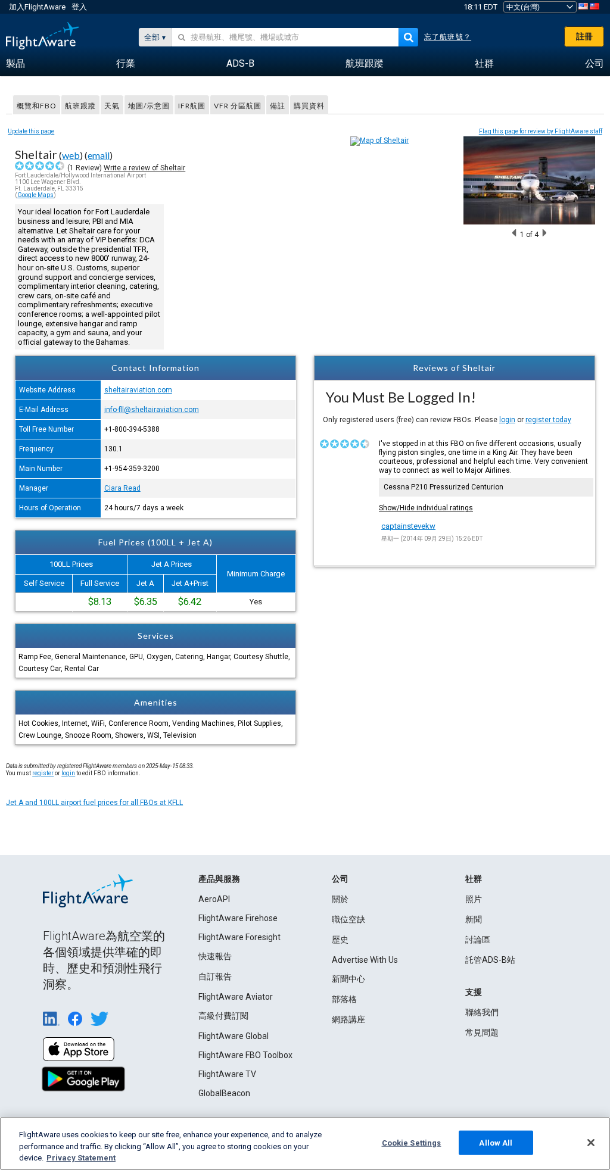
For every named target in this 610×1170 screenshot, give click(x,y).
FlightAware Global (233, 1036)
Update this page (31, 131)
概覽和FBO (37, 105)
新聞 (473, 919)
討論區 (477, 939)
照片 (473, 899)
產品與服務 (219, 879)
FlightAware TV (227, 1074)
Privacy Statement (81, 1157)
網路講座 (348, 1019)
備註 (277, 105)
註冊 (584, 36)
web (71, 155)
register (43, 773)
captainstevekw (408, 526)
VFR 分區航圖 (238, 105)
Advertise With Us (365, 960)
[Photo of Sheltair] (529, 222)
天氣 (112, 105)
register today (548, 420)
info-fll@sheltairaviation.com (151, 409)
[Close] (591, 1143)
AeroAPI (214, 899)
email (99, 155)
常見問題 (482, 1032)
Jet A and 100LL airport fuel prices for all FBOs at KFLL (94, 802)
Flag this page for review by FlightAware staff (540, 131)
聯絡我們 (482, 1012)
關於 (340, 899)
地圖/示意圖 (149, 105)
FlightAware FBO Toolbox (245, 1055)
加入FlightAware (37, 6)
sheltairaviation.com (138, 390)
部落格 (344, 999)
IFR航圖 (192, 105)
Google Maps (35, 195)
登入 (79, 6)
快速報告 (215, 956)
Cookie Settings (411, 1142)
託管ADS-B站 (490, 960)
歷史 (340, 939)
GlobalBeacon (224, 1093)
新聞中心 (348, 979)
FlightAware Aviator (235, 996)
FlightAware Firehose (238, 918)
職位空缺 (348, 919)
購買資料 (309, 105)
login (507, 420)
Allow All (495, 1142)
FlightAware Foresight (239, 937)
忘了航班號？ (447, 37)
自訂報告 (215, 976)
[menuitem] (15, 63)
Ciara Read (122, 488)
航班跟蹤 (80, 105)
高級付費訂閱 (223, 1016)
